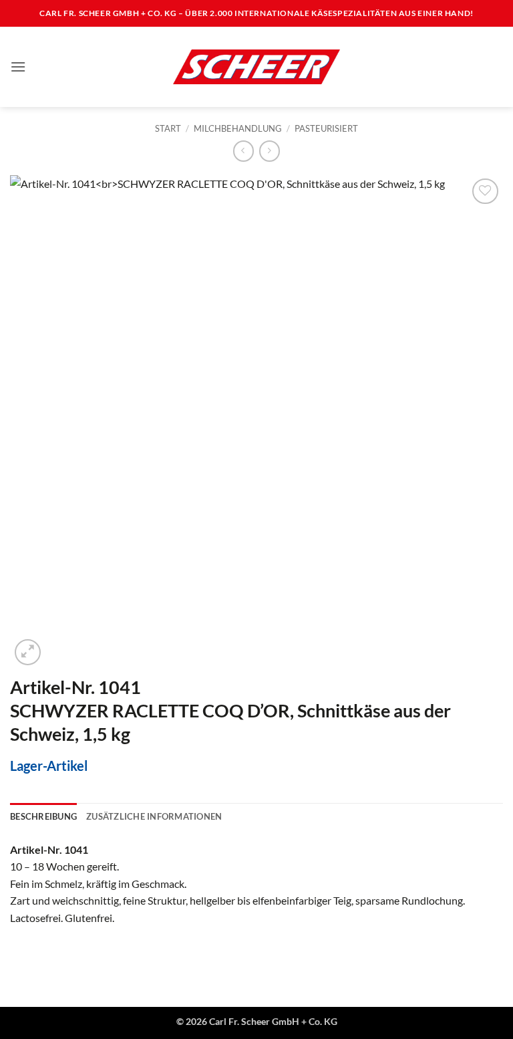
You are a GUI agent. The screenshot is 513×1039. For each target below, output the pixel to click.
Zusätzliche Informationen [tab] (154, 816)
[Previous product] (269, 150)
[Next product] (243, 150)
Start (168, 128)
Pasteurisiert (326, 128)
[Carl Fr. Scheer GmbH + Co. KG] (256, 66)
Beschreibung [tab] (43, 816)
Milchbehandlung (238, 128)
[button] (18, 66)
